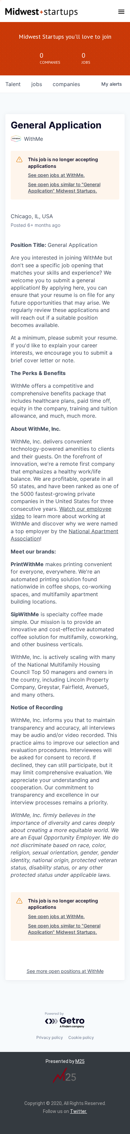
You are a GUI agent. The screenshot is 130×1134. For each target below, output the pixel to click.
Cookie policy (81, 1037)
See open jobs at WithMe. (56, 175)
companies (66, 84)
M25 (80, 1061)
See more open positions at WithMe (65, 971)
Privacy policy (49, 1037)
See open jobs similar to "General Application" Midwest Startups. (64, 187)
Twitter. (78, 1111)
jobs (36, 84)
